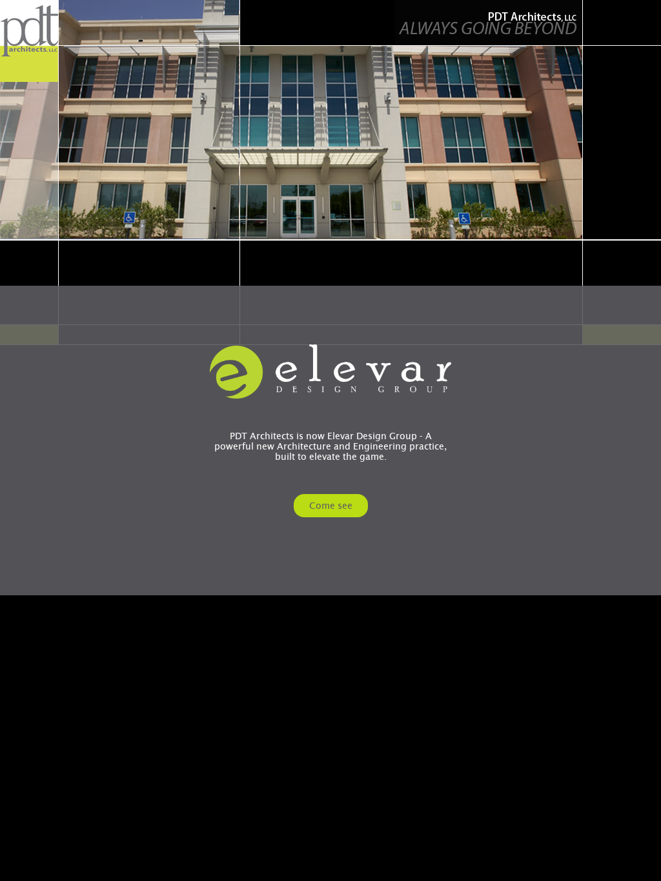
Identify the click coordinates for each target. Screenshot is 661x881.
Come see (330, 505)
